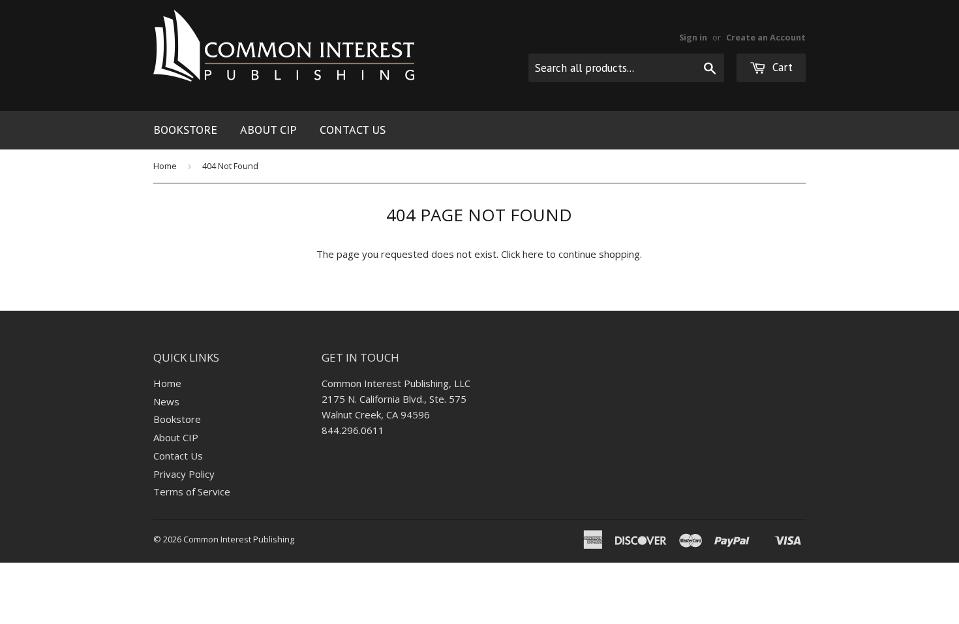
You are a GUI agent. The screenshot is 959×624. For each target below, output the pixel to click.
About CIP (268, 129)
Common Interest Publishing (238, 539)
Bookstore (185, 129)
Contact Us (353, 129)
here (533, 253)
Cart (781, 67)
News (166, 401)
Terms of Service (191, 491)
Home (165, 166)
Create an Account (766, 37)
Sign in (693, 37)
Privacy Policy (184, 473)
